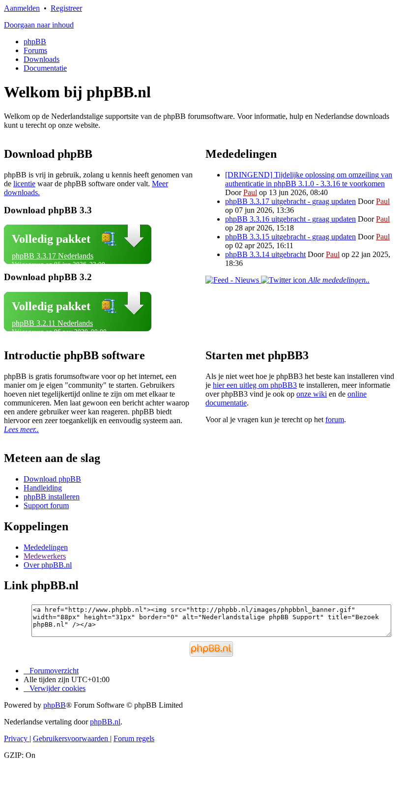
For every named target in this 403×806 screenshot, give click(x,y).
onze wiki (311, 394)
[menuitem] (55, 688)
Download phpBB (52, 479)
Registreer (66, 8)
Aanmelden (22, 8)
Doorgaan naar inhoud (39, 25)
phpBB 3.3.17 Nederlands (52, 256)
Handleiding (43, 488)
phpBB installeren (52, 496)
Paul (250, 192)
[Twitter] (284, 280)
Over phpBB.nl (48, 565)
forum (334, 419)
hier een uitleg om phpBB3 (255, 385)
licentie (24, 183)
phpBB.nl (105, 722)
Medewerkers (45, 556)
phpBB (35, 41)
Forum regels (134, 738)
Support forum (46, 505)
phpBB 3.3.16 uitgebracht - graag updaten (290, 219)
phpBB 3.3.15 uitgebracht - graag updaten (290, 236)
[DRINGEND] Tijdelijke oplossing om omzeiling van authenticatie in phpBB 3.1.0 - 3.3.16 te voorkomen (308, 179)
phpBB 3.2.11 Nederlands (52, 323)
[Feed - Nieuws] (233, 280)
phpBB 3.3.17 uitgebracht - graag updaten (290, 201)
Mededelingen (46, 547)
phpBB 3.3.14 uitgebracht (265, 254)
